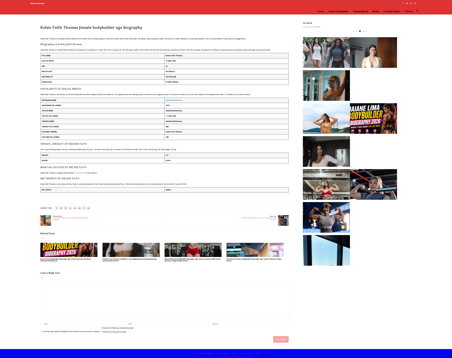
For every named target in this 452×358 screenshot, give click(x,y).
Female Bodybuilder (339, 11)
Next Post (259, 217)
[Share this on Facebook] (56, 208)
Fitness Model (360, 11)
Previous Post (70, 217)
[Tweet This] (61, 208)
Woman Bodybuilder (37, 3)
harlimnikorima (80, 173)
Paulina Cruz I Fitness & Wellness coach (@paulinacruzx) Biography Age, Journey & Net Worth (130, 260)
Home (321, 11)
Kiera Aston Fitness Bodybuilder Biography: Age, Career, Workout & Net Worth (254, 260)
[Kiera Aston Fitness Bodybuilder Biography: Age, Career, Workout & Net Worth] (255, 256)
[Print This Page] (88, 208)
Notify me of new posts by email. (114, 332)
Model (376, 11)
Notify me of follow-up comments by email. (118, 328)
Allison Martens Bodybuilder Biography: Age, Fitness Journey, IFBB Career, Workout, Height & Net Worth (193, 260)
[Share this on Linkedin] (70, 208)
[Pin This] (65, 208)
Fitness (409, 11)
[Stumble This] (75, 208)
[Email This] (84, 208)
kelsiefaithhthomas (174, 100)
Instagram (56, 220)
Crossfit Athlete (391, 11)
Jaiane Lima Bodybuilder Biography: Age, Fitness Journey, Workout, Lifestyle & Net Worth (65, 260)
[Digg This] (79, 208)
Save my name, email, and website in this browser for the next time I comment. (71, 331)
